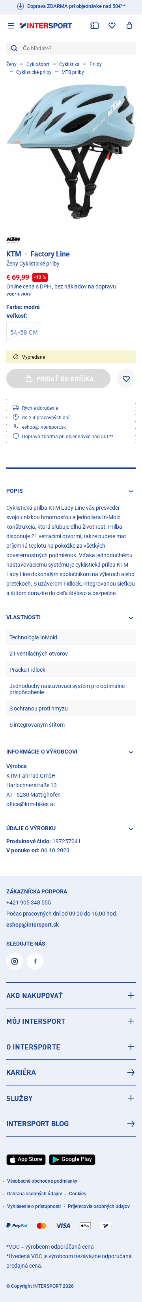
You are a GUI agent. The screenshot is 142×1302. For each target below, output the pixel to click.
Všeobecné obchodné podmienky (42, 1181)
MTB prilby (73, 72)
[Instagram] (14, 961)
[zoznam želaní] (112, 25)
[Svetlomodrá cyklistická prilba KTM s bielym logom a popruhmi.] (71, 151)
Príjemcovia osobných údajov (99, 1206)
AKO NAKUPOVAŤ (34, 995)
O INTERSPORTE (33, 1046)
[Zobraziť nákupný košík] (129, 25)
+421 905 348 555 (28, 902)
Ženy (11, 64)
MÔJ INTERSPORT (35, 1021)
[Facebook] (35, 961)
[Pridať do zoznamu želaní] (126, 378)
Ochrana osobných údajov (34, 1193)
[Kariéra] (71, 1072)
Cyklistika (69, 64)
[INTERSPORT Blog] (71, 1123)
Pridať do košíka (65, 379)
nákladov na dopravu (90, 286)
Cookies (77, 1193)
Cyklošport (37, 64)
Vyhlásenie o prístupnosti (34, 1206)
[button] (71, 491)
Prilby (96, 64)
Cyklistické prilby (34, 72)
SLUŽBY (19, 1098)
